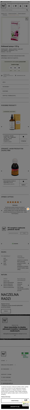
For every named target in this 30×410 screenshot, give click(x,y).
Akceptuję (15, 406)
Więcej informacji (5, 396)
